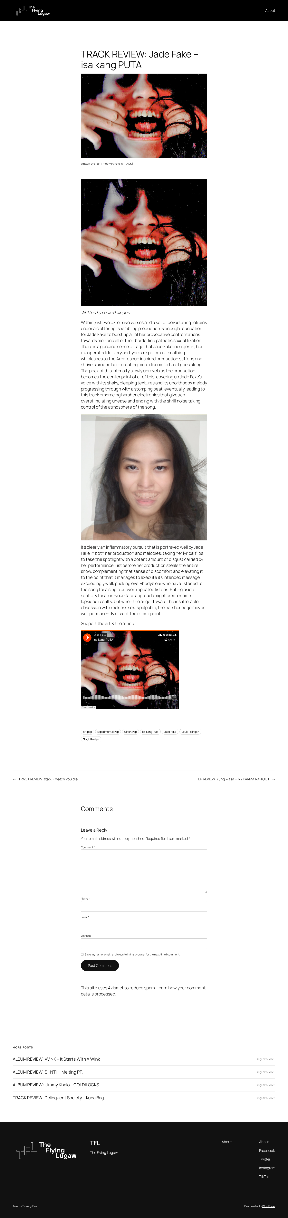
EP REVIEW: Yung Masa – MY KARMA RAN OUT (234, 779)
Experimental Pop (108, 732)
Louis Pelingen (190, 732)
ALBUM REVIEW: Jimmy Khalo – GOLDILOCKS (56, 1084)
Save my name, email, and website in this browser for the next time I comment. (132, 954)
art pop (87, 732)
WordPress (268, 1206)
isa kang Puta (150, 732)
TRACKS (128, 163)
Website (86, 936)
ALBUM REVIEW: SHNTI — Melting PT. (48, 1072)
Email (85, 917)
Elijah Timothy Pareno (107, 163)
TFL (95, 1143)
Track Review (91, 739)
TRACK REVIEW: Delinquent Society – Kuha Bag (58, 1097)
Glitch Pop (130, 732)
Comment (88, 847)
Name (85, 898)
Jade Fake (170, 732)
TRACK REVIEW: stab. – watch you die (48, 779)
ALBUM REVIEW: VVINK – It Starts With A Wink (56, 1059)
